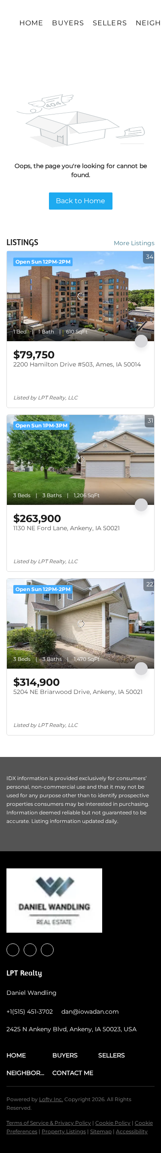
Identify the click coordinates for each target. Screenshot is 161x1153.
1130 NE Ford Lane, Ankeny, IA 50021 (66, 528)
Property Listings (64, 1131)
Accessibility (132, 1131)
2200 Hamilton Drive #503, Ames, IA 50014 (77, 364)
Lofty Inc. (51, 1099)
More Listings (134, 243)
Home (31, 23)
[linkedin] (30, 949)
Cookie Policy (113, 1123)
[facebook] (12, 949)
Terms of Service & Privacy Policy (48, 1123)
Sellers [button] (110, 23)
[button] (29, 1055)
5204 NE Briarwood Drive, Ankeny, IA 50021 (78, 692)
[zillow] (47, 949)
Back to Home (80, 201)
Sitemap (101, 1131)
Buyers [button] (68, 23)
